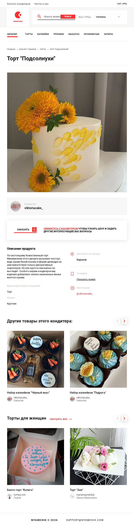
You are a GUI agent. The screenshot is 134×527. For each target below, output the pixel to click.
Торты (29, 34)
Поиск (67, 16)
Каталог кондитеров (18, 3)
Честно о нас (41, 3)
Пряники (58, 34)
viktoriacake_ (33, 208)
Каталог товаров (27, 49)
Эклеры (108, 34)
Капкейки (43, 34)
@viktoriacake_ (85, 293)
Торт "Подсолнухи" (59, 49)
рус (125, 4)
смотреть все (58, 419)
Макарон (73, 34)
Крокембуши (91, 34)
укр (119, 4)
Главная (11, 49)
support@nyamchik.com (84, 520)
